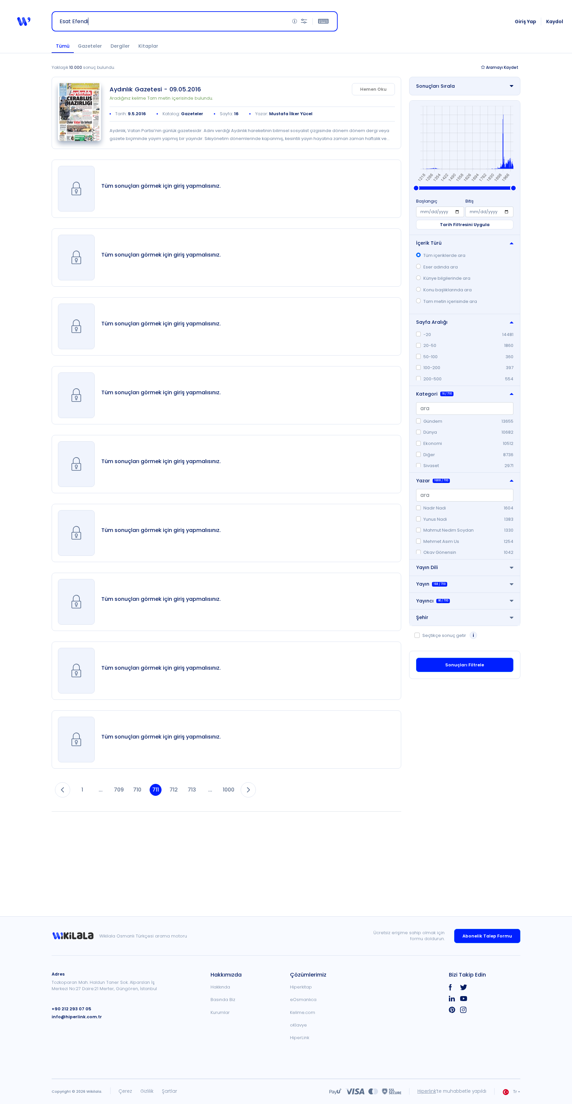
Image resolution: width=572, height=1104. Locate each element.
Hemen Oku (373, 89)
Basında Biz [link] (223, 999)
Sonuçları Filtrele (464, 665)
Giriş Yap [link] (525, 21)
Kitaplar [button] (148, 46)
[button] (24, 21)
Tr (515, 1091)
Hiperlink (426, 1091)
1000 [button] (228, 789)
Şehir (422, 617)
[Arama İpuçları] (294, 21)
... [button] (101, 789)
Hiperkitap (301, 987)
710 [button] (137, 789)
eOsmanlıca (303, 999)
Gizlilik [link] (147, 1091)
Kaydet (502, 67)
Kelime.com (302, 1012)
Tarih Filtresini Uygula (465, 224)
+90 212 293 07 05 (71, 1009)
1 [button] (82, 789)
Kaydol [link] (554, 21)
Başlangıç (426, 201)
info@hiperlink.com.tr (77, 1017)
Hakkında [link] (220, 987)
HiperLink (299, 1037)
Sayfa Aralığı (432, 322)
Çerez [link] (125, 1091)
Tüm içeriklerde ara (444, 255)
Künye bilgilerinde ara (446, 278)
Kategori (434, 394)
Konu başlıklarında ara (447, 290)
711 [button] (155, 789)
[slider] (416, 188)
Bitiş (469, 201)
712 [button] (173, 789)
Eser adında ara (440, 267)
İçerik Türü (429, 243)
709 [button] (119, 789)
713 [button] (192, 789)
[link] (79, 112)
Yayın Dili (427, 567)
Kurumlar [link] (220, 1012)
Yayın (431, 584)
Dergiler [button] (120, 46)
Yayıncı (432, 601)
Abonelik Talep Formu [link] (487, 936)
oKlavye (298, 1025)
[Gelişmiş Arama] (304, 21)
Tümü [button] (63, 46)
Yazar (432, 480)
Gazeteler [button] (90, 46)
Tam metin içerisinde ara (450, 301)
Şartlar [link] (169, 1091)
